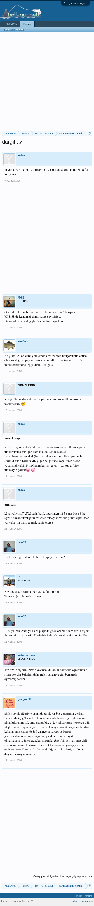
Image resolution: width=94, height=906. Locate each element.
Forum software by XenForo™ (17, 901)
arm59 (22, 542)
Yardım (88, 895)
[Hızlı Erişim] (89, 133)
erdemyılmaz (26, 655)
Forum (27, 24)
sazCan (23, 341)
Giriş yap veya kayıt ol (75, 3)
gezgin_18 (24, 699)
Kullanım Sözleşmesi (82, 901)
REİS (21, 577)
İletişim (78, 895)
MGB (21, 297)
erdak (21, 155)
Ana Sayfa (11, 23)
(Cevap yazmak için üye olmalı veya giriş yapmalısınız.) (62, 876)
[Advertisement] (47, 81)
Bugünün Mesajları (14, 29)
